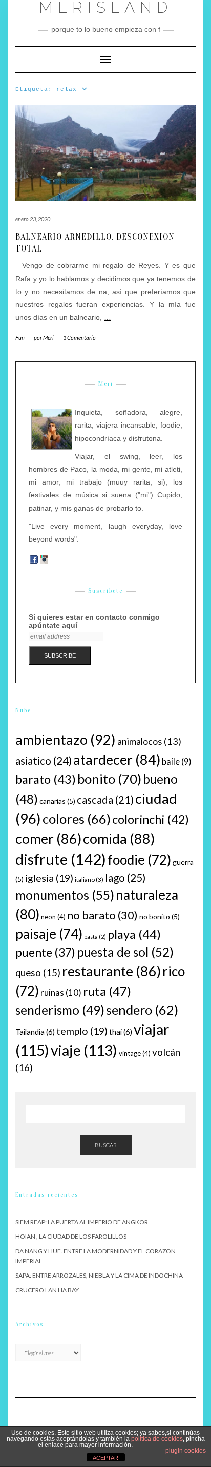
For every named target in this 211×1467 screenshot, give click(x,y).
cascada (105, 800)
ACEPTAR (105, 1458)
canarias (57, 801)
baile (177, 762)
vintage (135, 1053)
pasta (95, 936)
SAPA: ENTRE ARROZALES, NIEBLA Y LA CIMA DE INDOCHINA (99, 1275)
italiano (89, 879)
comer (48, 838)
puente (45, 952)
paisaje (48, 933)
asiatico (43, 760)
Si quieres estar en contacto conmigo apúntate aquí (94, 621)
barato (45, 779)
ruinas (60, 992)
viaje (84, 1050)
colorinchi (150, 819)
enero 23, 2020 (32, 219)
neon (53, 917)
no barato (102, 915)
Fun (20, 337)
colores (77, 818)
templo (82, 1031)
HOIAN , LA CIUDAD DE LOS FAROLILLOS (70, 1236)
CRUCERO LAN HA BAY (47, 1290)
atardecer (116, 759)
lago (125, 877)
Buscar (106, 1145)
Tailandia (35, 1031)
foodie (139, 860)
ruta (107, 990)
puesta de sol (125, 951)
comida (119, 838)
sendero (142, 1009)
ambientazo (65, 739)
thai (120, 1031)
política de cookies (157, 1438)
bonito (109, 778)
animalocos (149, 741)
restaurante (111, 970)
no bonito (159, 916)
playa (134, 934)
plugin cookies (185, 1450)
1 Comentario (79, 337)
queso (37, 972)
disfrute (60, 859)
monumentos (64, 894)
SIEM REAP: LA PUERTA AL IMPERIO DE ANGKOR (81, 1222)
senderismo (59, 1009)
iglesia (49, 878)
